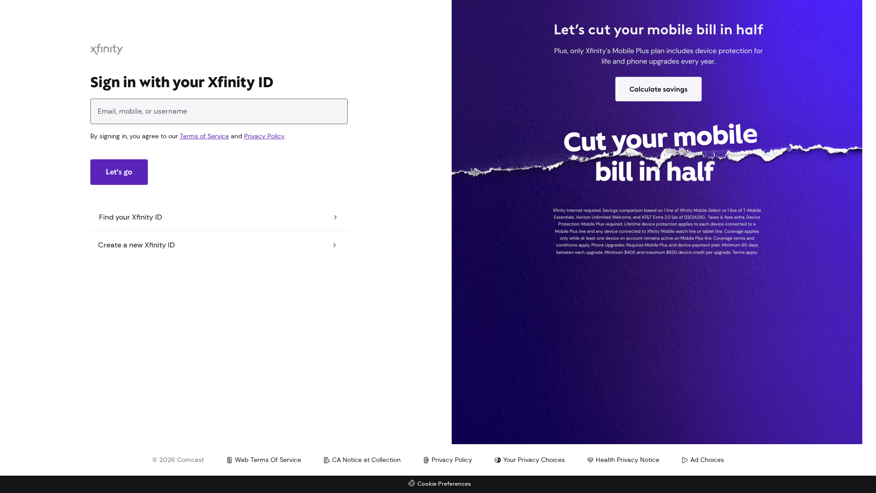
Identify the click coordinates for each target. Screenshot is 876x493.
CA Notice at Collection (366, 460)
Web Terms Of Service (268, 460)
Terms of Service (204, 136)
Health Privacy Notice (627, 460)
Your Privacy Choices (534, 460)
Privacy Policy (264, 136)
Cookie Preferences (444, 484)
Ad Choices (707, 460)
